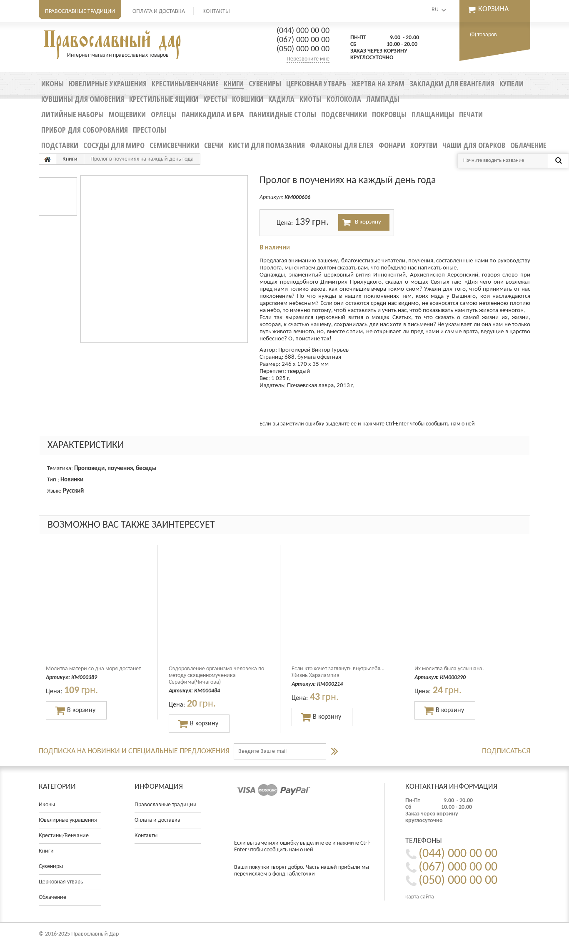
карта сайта (419, 897)
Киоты (310, 99)
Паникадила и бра (213, 114)
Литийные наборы (72, 114)
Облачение (528, 145)
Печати (471, 114)
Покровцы (389, 114)
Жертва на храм (378, 83)
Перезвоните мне (308, 59)
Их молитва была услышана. (449, 669)
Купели (511, 83)
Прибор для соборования (84, 130)
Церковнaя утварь (316, 83)
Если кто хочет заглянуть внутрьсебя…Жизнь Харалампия (338, 672)
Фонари (392, 145)
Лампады (382, 99)
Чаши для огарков (473, 145)
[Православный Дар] (47, 159)
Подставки (59, 145)
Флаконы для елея (342, 145)
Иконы (52, 83)
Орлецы (164, 114)
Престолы (149, 130)
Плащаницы (433, 114)
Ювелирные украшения (108, 83)
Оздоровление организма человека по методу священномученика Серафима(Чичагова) (216, 675)
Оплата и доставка (158, 11)
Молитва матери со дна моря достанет (93, 669)
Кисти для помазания (267, 145)
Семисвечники (174, 145)
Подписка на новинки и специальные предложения (134, 751)
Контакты (216, 11)
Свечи (214, 145)
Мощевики (127, 114)
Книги (234, 83)
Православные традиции (80, 11)
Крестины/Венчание (185, 83)
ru (435, 10)
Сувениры (265, 83)
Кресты (215, 99)
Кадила (281, 99)
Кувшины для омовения (82, 99)
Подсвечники (344, 114)
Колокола (344, 99)
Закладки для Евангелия (451, 83)
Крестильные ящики (163, 99)
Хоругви (423, 145)
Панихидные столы (282, 114)
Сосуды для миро (114, 145)
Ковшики (247, 99)
